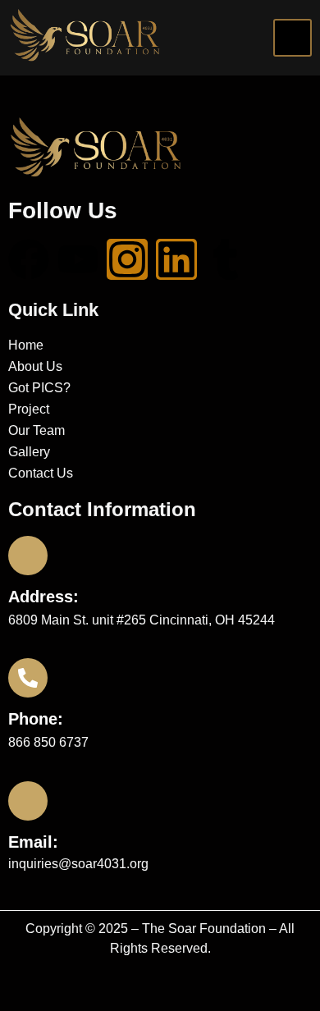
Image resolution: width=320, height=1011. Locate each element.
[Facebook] (28, 259)
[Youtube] (77, 259)
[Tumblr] (225, 259)
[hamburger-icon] (292, 38)
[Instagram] (127, 259)
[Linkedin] (176, 259)
